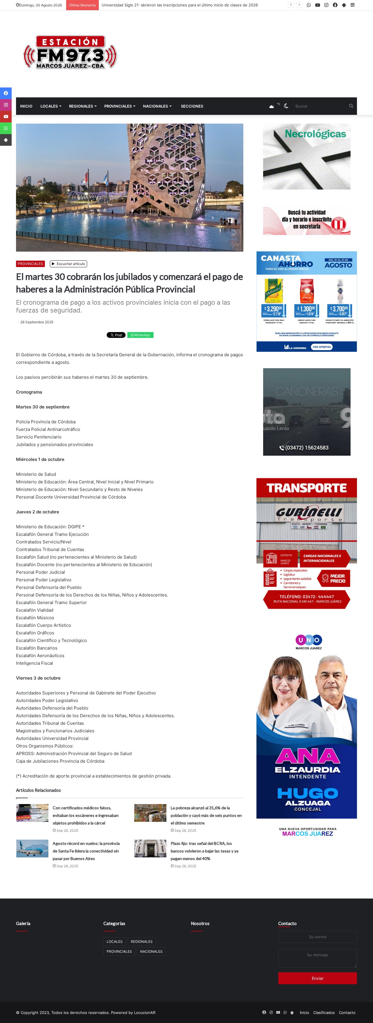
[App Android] (6, 140)
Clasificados (324, 1012)
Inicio (26, 106)
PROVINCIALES (118, 106)
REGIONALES (81, 106)
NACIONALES (155, 106)
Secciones (192, 106)
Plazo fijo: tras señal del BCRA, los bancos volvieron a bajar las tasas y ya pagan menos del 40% (204, 851)
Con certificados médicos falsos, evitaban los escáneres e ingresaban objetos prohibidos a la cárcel (86, 815)
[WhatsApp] (6, 128)
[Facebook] (6, 93)
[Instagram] (6, 105)
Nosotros (200, 923)
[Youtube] (6, 116)
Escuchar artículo (70, 264)
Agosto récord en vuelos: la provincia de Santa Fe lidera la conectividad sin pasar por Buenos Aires (86, 851)
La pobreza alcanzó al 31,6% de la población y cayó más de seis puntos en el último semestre (206, 815)
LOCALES (49, 106)
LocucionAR (144, 1012)
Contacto (287, 923)
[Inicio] (70, 54)
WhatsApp (141, 335)
